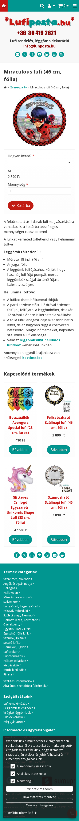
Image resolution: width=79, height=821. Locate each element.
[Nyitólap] (4, 6)
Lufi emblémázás (15, 703)
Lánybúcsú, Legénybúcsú (20, 606)
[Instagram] (54, 54)
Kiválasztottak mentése (39, 797)
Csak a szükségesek (39, 805)
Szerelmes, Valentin (16, 579)
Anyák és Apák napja (17, 584)
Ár (9, 171)
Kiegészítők (11, 665)
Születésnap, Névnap (18, 615)
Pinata (7, 674)
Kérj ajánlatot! (13, 722)
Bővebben (20, 449)
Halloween (10, 593)
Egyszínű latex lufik (16, 629)
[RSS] (61, 54)
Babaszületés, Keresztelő (21, 620)
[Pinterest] (39, 555)
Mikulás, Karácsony (16, 597)
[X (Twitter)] (24, 555)
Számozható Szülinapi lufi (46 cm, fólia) (58, 502)
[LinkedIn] (47, 54)
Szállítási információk (17, 681)
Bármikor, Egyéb (14, 647)
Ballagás (9, 588)
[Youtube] (39, 54)
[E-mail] (18, 54)
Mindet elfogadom (40, 789)
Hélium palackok (14, 661)
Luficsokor (10, 652)
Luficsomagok (13, 656)
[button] (74, 6)
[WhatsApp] (47, 555)
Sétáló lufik (11, 643)
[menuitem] (4, 6)
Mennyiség (18, 184)
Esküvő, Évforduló (15, 611)
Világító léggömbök (17, 713)
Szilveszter (10, 602)
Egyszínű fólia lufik (16, 633)
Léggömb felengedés (18, 708)
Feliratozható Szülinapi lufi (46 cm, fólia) (58, 422)
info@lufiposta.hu (39, 46)
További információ (19, 813)
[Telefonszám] (25, 54)
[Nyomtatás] (62, 555)
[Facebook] (32, 54)
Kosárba (23, 205)
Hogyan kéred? (21, 156)
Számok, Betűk (13, 638)
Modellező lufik (13, 670)
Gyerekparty (11, 624)
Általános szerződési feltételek (24, 686)
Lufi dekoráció (13, 717)
